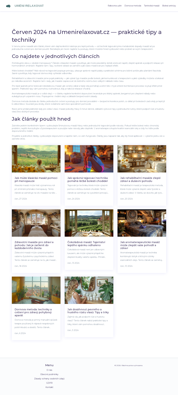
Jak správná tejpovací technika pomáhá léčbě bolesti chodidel (87, 179)
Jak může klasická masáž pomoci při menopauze (36, 179)
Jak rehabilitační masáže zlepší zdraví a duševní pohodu (140, 179)
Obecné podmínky (49, 374)
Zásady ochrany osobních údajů (49, 378)
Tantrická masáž (152, 5)
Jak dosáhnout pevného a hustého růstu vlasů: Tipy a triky (88, 311)
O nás (49, 370)
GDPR (49, 383)
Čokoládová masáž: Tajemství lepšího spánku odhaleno (86, 244)
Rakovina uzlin (115, 5)
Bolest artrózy (169, 5)
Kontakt (49, 387)
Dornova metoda (132, 5)
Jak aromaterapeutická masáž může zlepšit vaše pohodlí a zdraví (140, 245)
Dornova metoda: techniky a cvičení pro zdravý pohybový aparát (33, 312)
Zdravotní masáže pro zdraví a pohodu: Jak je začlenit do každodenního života (34, 245)
